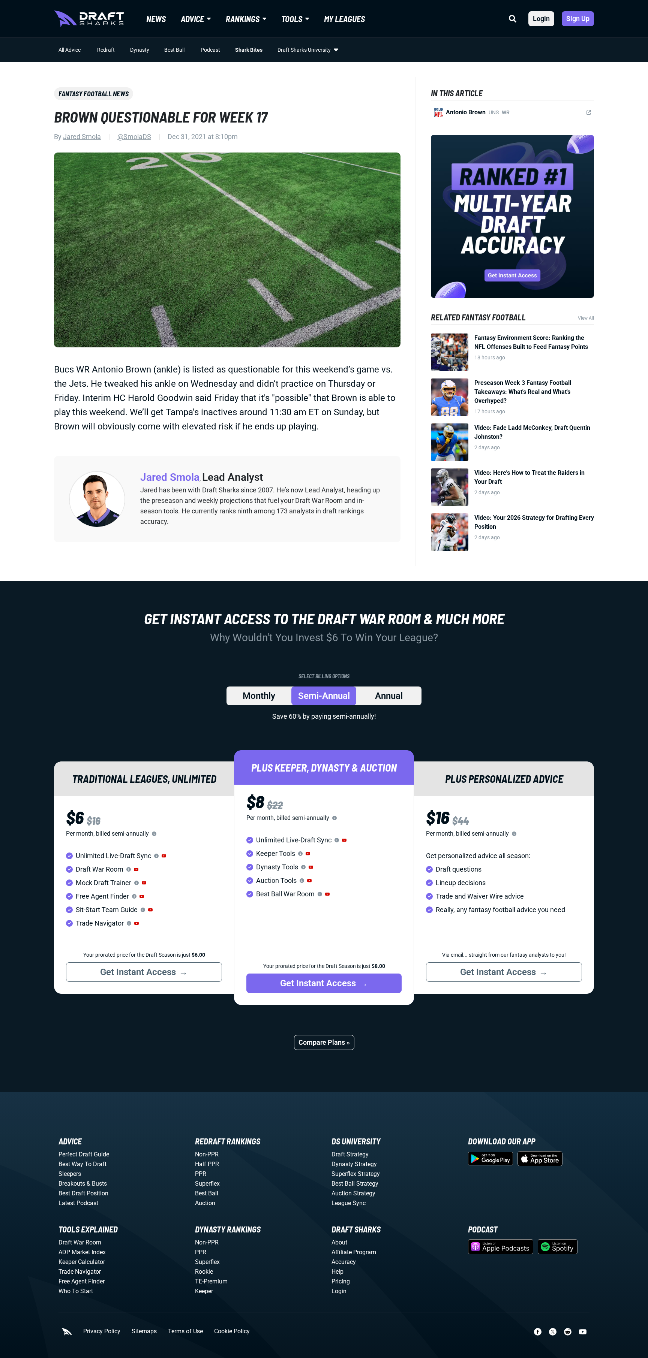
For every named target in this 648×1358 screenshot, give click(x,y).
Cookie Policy (232, 1331)
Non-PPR (207, 1154)
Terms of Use (185, 1331)
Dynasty (139, 50)
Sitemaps (144, 1331)
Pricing (341, 1281)
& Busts (97, 1183)
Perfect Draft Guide (83, 1154)
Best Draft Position (83, 1193)
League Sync (349, 1203)
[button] (164, 856)
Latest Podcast (78, 1203)
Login (541, 18)
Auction (205, 1203)
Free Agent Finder (81, 1281)
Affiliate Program (354, 1252)
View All (586, 318)
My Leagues (344, 19)
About (339, 1242)
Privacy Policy (101, 1331)
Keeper (204, 1291)
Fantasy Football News (93, 94)
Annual (389, 696)
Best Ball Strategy (355, 1183)
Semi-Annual (324, 696)
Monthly (259, 696)
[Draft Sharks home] (89, 18)
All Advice (69, 50)
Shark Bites (248, 50)
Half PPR (207, 1164)
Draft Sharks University (304, 50)
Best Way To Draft (82, 1164)
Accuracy (344, 1261)
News (156, 19)
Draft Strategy (350, 1154)
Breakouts (71, 1183)
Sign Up (578, 18)
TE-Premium (211, 1281)
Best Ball (174, 50)
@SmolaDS (134, 137)
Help (338, 1271)
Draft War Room (79, 1242)
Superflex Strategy (356, 1173)
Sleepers (69, 1173)
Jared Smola (82, 137)
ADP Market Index (82, 1252)
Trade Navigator (79, 1271)
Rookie (204, 1271)
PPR (200, 1173)
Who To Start (75, 1291)
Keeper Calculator (81, 1261)
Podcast (210, 50)
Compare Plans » (324, 1042)
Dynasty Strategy (354, 1164)
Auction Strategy (353, 1193)
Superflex (207, 1183)
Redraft (106, 50)
